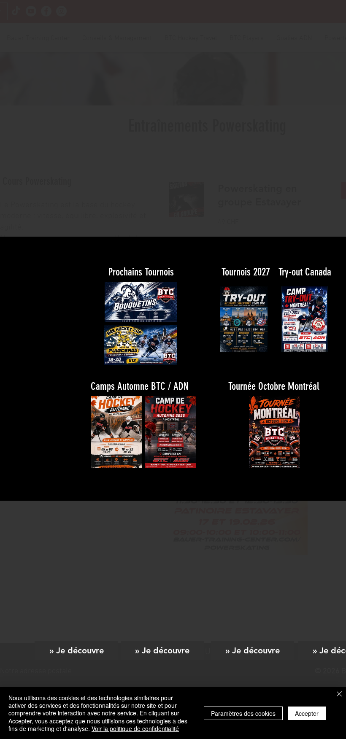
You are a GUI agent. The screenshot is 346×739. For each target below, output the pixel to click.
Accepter (307, 713)
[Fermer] (339, 694)
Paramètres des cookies (243, 713)
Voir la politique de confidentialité (135, 728)
